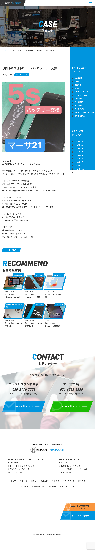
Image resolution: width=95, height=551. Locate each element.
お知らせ (55, 481)
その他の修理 (79, 116)
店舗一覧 (23, 481)
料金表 (34, 481)
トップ (13, 481)
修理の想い (82, 481)
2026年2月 (78, 162)
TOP (4, 50)
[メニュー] (91, 3)
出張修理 (77, 81)
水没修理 (77, 88)
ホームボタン (79, 109)
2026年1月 (78, 165)
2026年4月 (78, 155)
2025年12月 (79, 169)
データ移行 (78, 102)
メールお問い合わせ (23, 406)
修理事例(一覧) (15, 50)
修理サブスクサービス (69, 486)
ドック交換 (78, 105)
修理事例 (44, 481)
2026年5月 (78, 152)
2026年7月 (78, 145)
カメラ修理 (78, 78)
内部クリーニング (81, 92)
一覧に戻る (11, 250)
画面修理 (24, 486)
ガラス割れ (78, 98)
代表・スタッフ (68, 481)
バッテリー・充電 (80, 95)
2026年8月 (78, 141)
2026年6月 (78, 148)
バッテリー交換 (38, 486)
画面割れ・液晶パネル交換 (84, 112)
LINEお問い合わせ (71, 406)
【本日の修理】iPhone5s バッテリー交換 (38, 50)
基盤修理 (77, 85)
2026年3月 (78, 158)
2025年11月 (79, 172)
